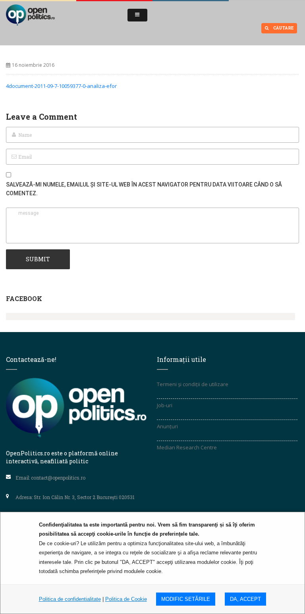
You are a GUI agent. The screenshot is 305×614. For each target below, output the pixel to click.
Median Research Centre (187, 447)
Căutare (282, 28)
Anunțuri (167, 426)
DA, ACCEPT (245, 599)
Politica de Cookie (126, 599)
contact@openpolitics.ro (58, 477)
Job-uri (164, 405)
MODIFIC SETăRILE (185, 599)
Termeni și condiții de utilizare (192, 384)
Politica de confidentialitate (70, 599)
